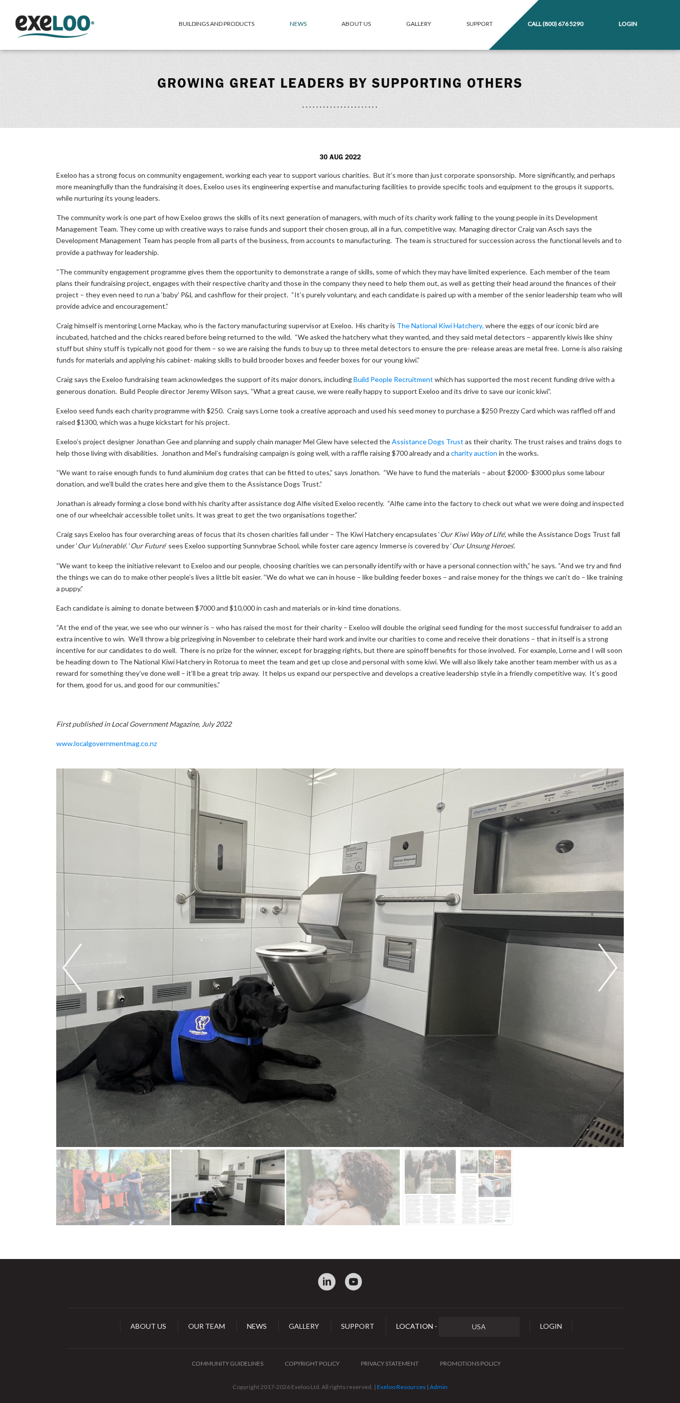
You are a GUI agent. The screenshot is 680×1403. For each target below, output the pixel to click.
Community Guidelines (227, 1363)
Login (628, 23)
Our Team (206, 1326)
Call (555, 23)
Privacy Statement (390, 1363)
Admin (439, 1387)
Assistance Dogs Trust (427, 441)
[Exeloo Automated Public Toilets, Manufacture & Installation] (55, 27)
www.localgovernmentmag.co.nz (106, 743)
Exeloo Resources (401, 1387)
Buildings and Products (216, 23)
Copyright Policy (312, 1363)
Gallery (418, 23)
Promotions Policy (470, 1363)
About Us (356, 23)
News (298, 23)
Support (479, 23)
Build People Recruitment (393, 379)
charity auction (474, 453)
